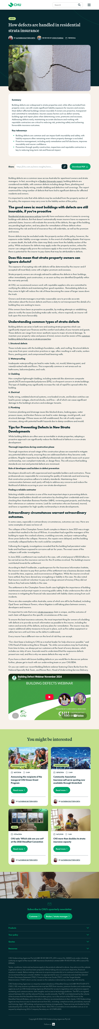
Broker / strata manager (57, 916)
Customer (33, 916)
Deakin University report (51, 181)
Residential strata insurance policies (24, 216)
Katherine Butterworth (25, 38)
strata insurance (45, 611)
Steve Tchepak (57, 38)
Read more (18, 790)
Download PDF (78, 166)
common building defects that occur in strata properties (49, 337)
